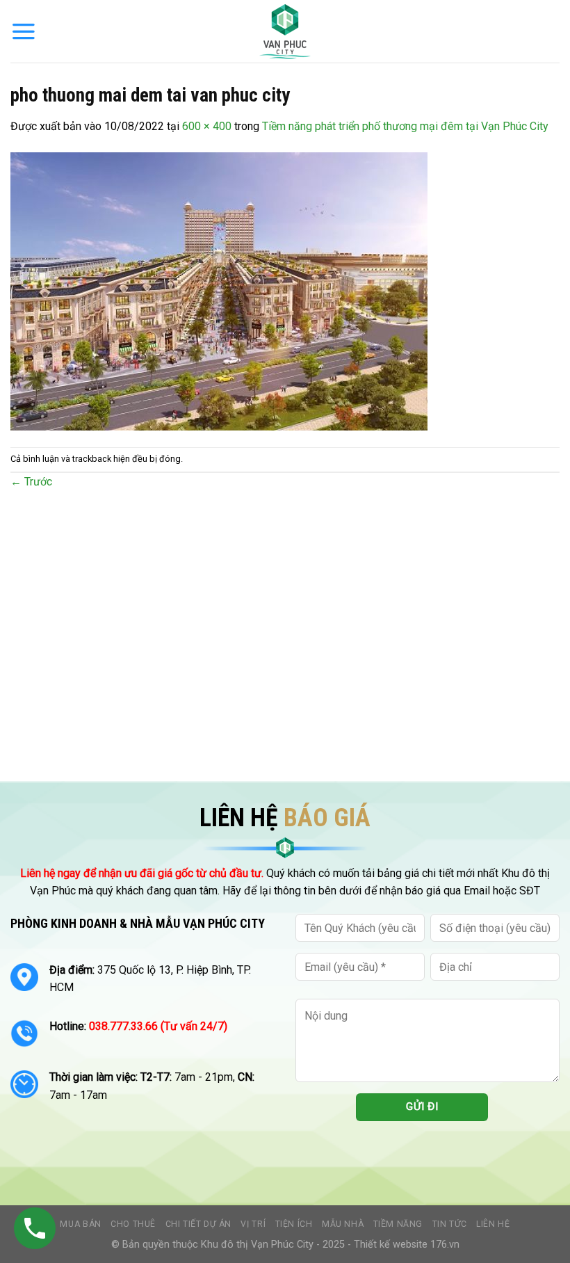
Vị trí (253, 1224)
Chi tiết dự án (198, 1224)
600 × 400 (206, 126)
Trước (31, 481)
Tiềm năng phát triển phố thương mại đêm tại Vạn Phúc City (405, 126)
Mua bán (80, 1224)
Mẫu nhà (343, 1224)
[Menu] (23, 31)
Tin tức (449, 1224)
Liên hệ (493, 1224)
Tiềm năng (398, 1224)
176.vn (444, 1244)
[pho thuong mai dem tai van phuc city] (218, 290)
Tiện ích (294, 1224)
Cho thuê (133, 1224)
